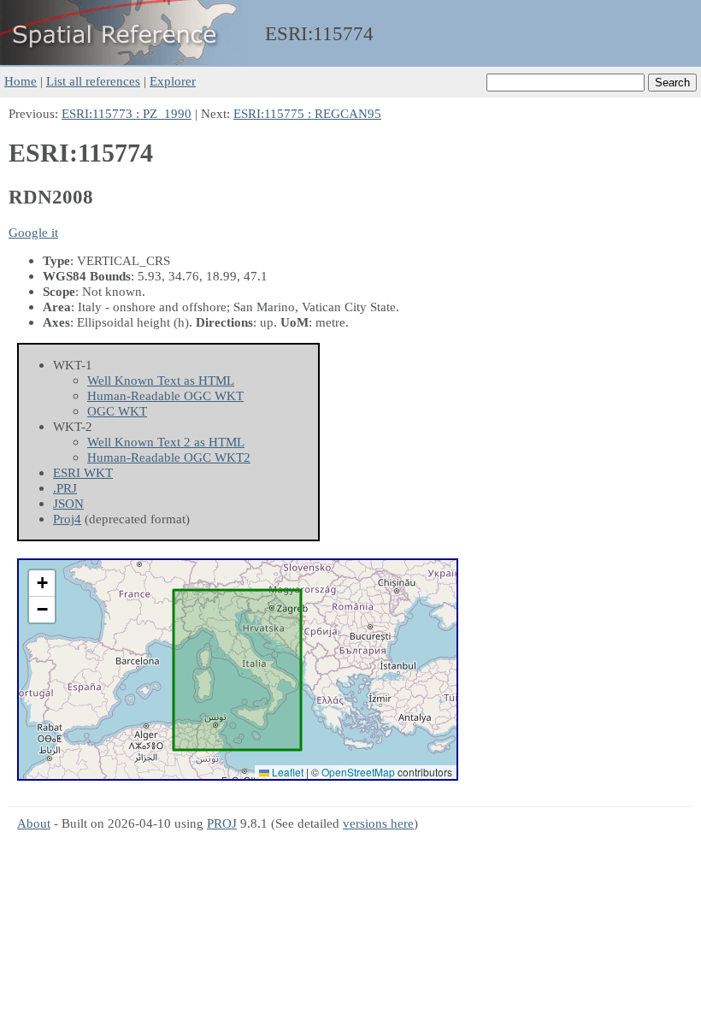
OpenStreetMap (358, 771)
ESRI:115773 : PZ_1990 (126, 113)
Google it (33, 232)
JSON (68, 503)
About (33, 823)
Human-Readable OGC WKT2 (168, 457)
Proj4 (67, 518)
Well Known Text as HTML (160, 380)
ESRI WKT (83, 472)
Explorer (173, 81)
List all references (93, 81)
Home (20, 81)
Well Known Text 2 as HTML (165, 441)
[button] (42, 583)
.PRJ (65, 488)
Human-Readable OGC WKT (165, 395)
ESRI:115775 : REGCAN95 (307, 113)
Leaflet (286, 771)
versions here (378, 823)
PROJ (222, 823)
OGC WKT (117, 411)
